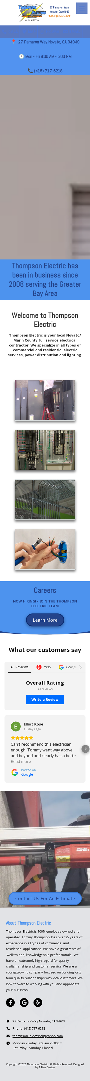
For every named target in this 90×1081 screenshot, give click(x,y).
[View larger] (45, 400)
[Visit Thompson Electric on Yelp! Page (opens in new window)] (38, 1002)
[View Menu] (82, 8)
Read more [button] (21, 761)
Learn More (45, 620)
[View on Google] (16, 726)
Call (12, 31)
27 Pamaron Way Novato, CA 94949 (38, 1021)
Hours (52, 31)
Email (74, 31)
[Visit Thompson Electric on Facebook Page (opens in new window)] (10, 1002)
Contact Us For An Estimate (45, 898)
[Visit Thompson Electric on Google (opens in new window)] (24, 1002)
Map (31, 31)
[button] (4, 749)
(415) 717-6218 (34, 1028)
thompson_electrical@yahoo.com (37, 1036)
